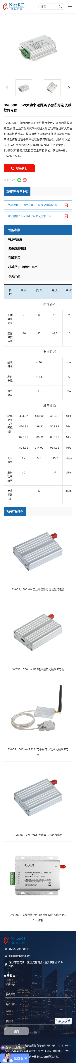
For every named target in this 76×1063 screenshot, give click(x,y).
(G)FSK (57, 1051)
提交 (16, 1031)
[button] (69, 88)
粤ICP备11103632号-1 (59, 1045)
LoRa (48, 1051)
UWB (66, 1051)
